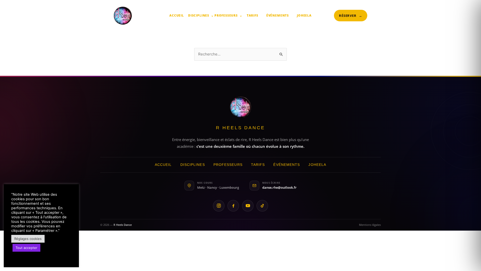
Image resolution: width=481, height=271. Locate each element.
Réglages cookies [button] (28, 239)
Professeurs (228, 15)
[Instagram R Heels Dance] (218, 206)
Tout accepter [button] (26, 248)
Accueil (176, 15)
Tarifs (252, 15)
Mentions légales (370, 225)
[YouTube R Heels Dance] (248, 206)
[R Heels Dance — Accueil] (123, 16)
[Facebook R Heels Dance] (233, 206)
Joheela (304, 15)
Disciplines (201, 15)
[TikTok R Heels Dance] (262, 206)
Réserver (350, 15)
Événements (277, 15)
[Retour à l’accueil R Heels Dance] (240, 107)
